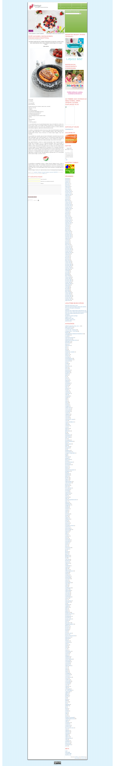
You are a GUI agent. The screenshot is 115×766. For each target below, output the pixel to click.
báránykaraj (67, 371)
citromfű (66, 403)
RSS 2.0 (44, 173)
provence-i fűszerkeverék (70, 635)
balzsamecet (67, 366)
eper (66, 438)
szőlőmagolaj (67, 688)
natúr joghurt (67, 602)
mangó (66, 573)
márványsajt (67, 577)
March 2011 (67, 244)
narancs (66, 598)
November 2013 (68, 205)
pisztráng (67, 629)
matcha (66, 580)
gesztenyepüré (68, 464)
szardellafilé (67, 673)
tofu (66, 703)
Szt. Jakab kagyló (68, 690)
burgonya (67, 388)
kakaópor (67, 494)
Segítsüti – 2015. (68, 317)
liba (65, 550)
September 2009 (68, 268)
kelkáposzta (67, 519)
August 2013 (67, 209)
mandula (66, 572)
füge (66, 454)
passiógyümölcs (68, 616)
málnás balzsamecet (69, 570)
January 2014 (67, 203)
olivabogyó (67, 604)
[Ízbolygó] (70, 124)
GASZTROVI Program (69, 337)
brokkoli (66, 385)
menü (66, 586)
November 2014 (68, 191)
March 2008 (67, 291)
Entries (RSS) (77, 758)
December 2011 (68, 234)
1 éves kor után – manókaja (70, 329)
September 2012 (68, 222)
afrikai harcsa (67, 345)
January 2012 (67, 233)
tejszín (66, 701)
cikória (66, 401)
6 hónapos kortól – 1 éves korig (71, 331)
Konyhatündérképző (76, 7)
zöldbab (66, 734)
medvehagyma (68, 582)
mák (66, 564)
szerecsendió (67, 681)
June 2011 (67, 240)
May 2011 (67, 242)
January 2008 (67, 293)
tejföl (66, 700)
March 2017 (67, 183)
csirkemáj (67, 416)
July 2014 (67, 196)
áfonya (66, 344)
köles (66, 533)
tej (65, 697)
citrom (66, 402)
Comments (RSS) (84, 758)
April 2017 (67, 182)
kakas (66, 495)
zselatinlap (67, 740)
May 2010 (67, 257)
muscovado (67, 594)
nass (66, 599)
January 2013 (67, 218)
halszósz (67, 480)
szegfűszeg (67, 679)
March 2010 (67, 260)
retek (66, 643)
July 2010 (67, 255)
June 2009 (67, 271)
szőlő (66, 687)
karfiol (66, 511)
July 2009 (67, 270)
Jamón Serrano (68, 482)
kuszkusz (67, 542)
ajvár (66, 346)
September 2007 (68, 299)
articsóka (67, 355)
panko (66, 608)
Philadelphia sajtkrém (69, 624)
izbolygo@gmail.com (69, 129)
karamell (66, 507)
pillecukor (67, 625)
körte (66, 537)
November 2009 (68, 265)
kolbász (66, 532)
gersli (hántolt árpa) (69, 462)
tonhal (66, 709)
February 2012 (68, 231)
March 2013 (67, 216)
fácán (66, 442)
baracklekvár (67, 370)
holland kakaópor (68, 481)
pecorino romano (68, 618)
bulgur (66, 386)
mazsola (66, 581)
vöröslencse (67, 726)
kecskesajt (67, 513)
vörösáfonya (67, 722)
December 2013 (68, 204)
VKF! (66, 745)
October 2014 (67, 192)
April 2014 (67, 199)
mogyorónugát (68, 590)
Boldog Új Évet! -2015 (69, 318)
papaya (66, 609)
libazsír (66, 554)
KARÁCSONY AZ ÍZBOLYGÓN (71, 340)
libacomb (67, 551)
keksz (66, 516)
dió (65, 432)
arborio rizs (67, 354)
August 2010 (67, 253)
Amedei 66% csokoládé (69, 351)
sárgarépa (67, 657)
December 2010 (68, 248)
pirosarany (67, 626)
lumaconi (67, 561)
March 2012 (67, 230)
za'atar (66, 729)
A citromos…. (67, 309)
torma (66, 712)
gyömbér (67, 477)
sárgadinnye (67, 656)
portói (66, 631)
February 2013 (68, 217)
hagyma (66, 478)
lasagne (66, 543)
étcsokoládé (67, 440)
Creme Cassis (68, 408)
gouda (66, 472)
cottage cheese (68, 407)
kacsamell (43, 172)
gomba (66, 468)
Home (59, 7)
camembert (67, 392)
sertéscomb (67, 660)
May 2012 (67, 227)
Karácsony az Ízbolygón (66, 7)
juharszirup (67, 485)
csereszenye (67, 410)
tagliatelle (67, 692)
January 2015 (67, 190)
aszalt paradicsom (68, 358)
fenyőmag (67, 447)
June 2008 (67, 287)
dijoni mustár (67, 430)
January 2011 (67, 247)
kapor (66, 500)
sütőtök (66, 672)
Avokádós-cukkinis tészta (70, 319)
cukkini (66, 424)
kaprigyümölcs (68, 504)
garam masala (68, 459)
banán (66, 367)
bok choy (67, 379)
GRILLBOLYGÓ (68, 338)
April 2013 (67, 214)
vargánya (67, 720)
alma (66, 349)
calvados (67, 390)
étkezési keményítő (69, 441)
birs (66, 376)
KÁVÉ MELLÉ (67, 341)
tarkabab (67, 695)
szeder (66, 678)
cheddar (66, 397)
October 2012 (67, 221)
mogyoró (67, 589)
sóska (66, 668)
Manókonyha (84, 7)
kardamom (67, 508)
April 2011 (67, 243)
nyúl (66, 603)
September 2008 (68, 283)
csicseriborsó (67, 411)
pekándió (67, 620)
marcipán (67, 574)
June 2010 (67, 256)
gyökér (66, 476)
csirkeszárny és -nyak (69, 419)
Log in (66, 750)
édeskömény (67, 436)
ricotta (66, 647)
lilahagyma (67, 555)
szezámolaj (67, 683)
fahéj (66, 445)
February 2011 (68, 246)
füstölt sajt (67, 456)
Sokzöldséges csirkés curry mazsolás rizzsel (55, 33)
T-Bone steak (67, 691)
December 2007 (68, 295)
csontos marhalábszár (69, 421)
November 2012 (68, 220)
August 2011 (67, 238)
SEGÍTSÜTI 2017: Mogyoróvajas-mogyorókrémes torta (75, 310)
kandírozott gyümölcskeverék (71, 499)
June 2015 (67, 187)
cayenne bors (67, 393)
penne (66, 621)
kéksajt (66, 515)
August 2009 (67, 269)
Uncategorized (68, 744)
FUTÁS (66, 336)
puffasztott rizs (68, 637)
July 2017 (67, 181)
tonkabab (67, 710)
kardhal (66, 510)
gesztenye (67, 463)
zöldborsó (67, 736)
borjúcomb (67, 380)
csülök (66, 423)
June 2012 (67, 226)
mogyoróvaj (67, 591)
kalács (66, 498)
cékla (66, 394)
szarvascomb (67, 674)
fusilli (66, 455)
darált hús (67, 428)
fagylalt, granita (68, 443)
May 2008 (67, 288)
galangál (66, 458)
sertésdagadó (67, 661)
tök (65, 707)
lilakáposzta (67, 556)
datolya (66, 429)
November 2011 (68, 235)
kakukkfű (67, 497)
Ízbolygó (37, 5)
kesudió (66, 521)
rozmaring (67, 652)
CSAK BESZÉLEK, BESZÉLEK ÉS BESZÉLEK (74, 333)
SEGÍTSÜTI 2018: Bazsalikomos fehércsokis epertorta (75, 306)
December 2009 (68, 264)
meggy (66, 583)
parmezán (51, 172)
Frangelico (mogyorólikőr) (70, 453)
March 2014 (67, 200)
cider (66, 399)
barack (66, 368)
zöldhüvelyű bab (68, 738)
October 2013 (67, 207)
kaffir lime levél (68, 493)
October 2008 (67, 282)
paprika (66, 611)
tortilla (66, 713)
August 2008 (67, 284)
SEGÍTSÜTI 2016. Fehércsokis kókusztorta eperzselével (76, 311)
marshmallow (67, 576)
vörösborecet (67, 725)
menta (66, 585)
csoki (66, 420)
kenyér (66, 520)
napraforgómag (68, 596)
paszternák (67, 617)
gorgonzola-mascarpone (70, 469)
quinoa (66, 639)
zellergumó (67, 731)
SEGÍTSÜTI (67, 742)
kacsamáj (67, 490)
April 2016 (67, 185)
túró (66, 714)
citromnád (67, 405)
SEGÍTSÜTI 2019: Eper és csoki (71, 305)
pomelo (66, 630)
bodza (66, 377)
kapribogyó (67, 503)
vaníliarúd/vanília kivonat (70, 718)
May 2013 (67, 213)
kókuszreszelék (68, 529)
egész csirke (67, 437)
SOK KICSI (67, 743)
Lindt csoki (67, 559)
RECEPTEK (56, 172)
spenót (66, 670)
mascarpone (67, 578)
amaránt (66, 350)
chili (66, 398)
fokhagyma (40, 172)
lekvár (66, 546)
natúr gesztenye (68, 600)
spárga (66, 669)
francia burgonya (68, 451)
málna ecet (67, 569)
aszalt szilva (67, 360)
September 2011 (68, 236)
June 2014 (67, 198)
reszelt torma (67, 642)
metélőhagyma (68, 587)
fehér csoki (67, 446)
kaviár (66, 512)
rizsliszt (66, 650)
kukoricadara (67, 539)
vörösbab (67, 723)
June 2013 (67, 212)
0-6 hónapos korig (68, 328)
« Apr (66, 159)
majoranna (67, 563)
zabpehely (67, 730)
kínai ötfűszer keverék (69, 525)
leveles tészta (67, 547)
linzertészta (67, 560)
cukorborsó (67, 425)
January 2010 (67, 262)
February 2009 (68, 277)
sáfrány (66, 655)
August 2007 (67, 300)
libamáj (66, 552)
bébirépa (67, 373)
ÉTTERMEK (67, 335)
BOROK (66, 332)
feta (66, 449)
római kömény (68, 651)
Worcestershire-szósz (69, 727)
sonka (66, 666)
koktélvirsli (67, 526)
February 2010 (68, 261)
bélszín (66, 375)
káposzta (67, 502)
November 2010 (68, 249)
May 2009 (67, 273)
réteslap (66, 644)
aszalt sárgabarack (69, 359)
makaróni (67, 567)
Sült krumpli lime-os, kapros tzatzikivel (36, 33)
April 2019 (67, 178)
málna (66, 568)
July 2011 (67, 239)
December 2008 (68, 279)
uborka (66, 716)
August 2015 (67, 186)
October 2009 (67, 266)
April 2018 (67, 179)
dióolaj (66, 433)
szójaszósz (67, 686)
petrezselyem (67, 622)
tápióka (66, 694)
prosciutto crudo (68, 633)
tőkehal (66, 708)
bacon (66, 364)
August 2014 (67, 195)
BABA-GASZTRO (68, 327)
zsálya (66, 739)
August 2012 (67, 223)
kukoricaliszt (67, 541)
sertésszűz (67, 664)
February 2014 (68, 201)
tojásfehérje (67, 704)
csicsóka (67, 412)
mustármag (67, 595)
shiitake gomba (68, 665)
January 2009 (67, 278)
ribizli (66, 646)
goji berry (67, 467)
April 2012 (67, 229)
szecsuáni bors (68, 677)
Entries (67, 752)
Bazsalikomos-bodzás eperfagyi (71, 315)
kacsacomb (67, 489)
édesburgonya (68, 434)
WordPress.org (68, 754)
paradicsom (48, 172)
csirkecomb (67, 415)
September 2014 (68, 194)
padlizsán (67, 607)
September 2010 (68, 252)
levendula (67, 548)
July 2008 (67, 286)
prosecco (67, 634)
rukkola (66, 653)
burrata (66, 389)
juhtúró (66, 486)
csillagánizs (67, 414)
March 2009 (67, 275)
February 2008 (68, 292)
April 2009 (67, 274)
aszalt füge (67, 357)
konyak (66, 534)
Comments (68, 753)
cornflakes (67, 406)
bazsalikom (35, 172)
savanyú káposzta (68, 659)
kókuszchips (67, 528)
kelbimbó (67, 517)
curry (66, 427)
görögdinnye (67, 471)
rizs (66, 648)
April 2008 (67, 290)
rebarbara (67, 640)
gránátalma (67, 473)
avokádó (67, 363)
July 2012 (67, 225)
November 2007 (68, 296)
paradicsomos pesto (69, 613)
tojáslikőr (67, 705)
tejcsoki (66, 699)
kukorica (67, 538)
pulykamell (67, 638)
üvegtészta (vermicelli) (69, 717)
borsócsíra (67, 384)
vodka (66, 721)
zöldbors (67, 735)
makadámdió (67, 565)
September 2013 (68, 208)
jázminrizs (67, 484)
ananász (67, 353)
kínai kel (66, 524)
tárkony (66, 696)
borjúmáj (66, 381)
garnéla (66, 460)
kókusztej (67, 530)
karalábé (67, 506)
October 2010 (67, 251)
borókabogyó (67, 383)
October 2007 (67, 297)
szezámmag (67, 682)
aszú (66, 362)
